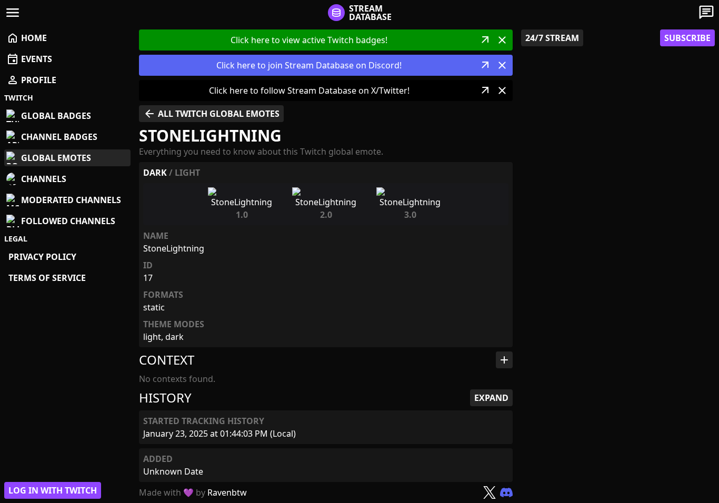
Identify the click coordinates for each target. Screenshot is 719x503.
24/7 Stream (552, 38)
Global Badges (56, 116)
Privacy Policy (42, 257)
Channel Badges (59, 137)
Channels (43, 179)
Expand (491, 398)
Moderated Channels (71, 200)
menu (12, 12)
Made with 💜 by (193, 492)
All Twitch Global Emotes (211, 113)
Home (26, 38)
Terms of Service (47, 278)
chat (706, 12)
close (502, 40)
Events (29, 59)
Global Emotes (56, 158)
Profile (31, 80)
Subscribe (687, 38)
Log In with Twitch (52, 490)
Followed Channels (68, 221)
